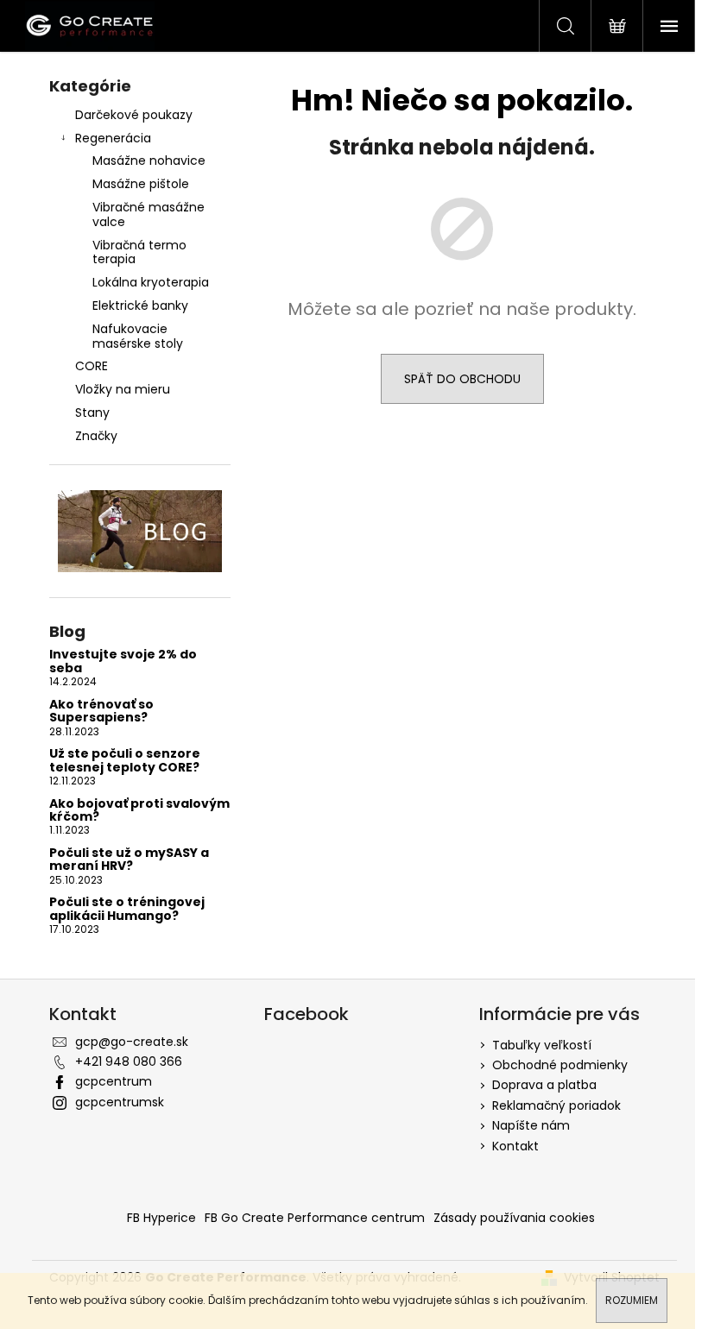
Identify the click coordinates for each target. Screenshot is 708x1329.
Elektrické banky (140, 305)
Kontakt (515, 1146)
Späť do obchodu (462, 378)
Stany (92, 412)
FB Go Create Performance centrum (315, 1217)
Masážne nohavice (148, 160)
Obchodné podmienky (560, 1065)
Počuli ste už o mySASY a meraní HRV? (129, 860)
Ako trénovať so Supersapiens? (101, 711)
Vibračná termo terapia (139, 252)
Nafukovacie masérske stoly (137, 336)
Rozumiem (631, 1300)
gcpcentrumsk (119, 1102)
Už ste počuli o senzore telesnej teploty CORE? (124, 760)
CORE (91, 366)
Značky (96, 435)
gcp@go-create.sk (131, 1041)
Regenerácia (113, 138)
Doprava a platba (544, 1084)
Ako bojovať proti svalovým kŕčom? (139, 810)
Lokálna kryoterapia (150, 282)
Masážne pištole (140, 183)
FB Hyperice (161, 1217)
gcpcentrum (113, 1081)
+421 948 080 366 (128, 1061)
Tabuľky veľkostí (541, 1045)
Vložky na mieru (122, 389)
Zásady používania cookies (514, 1217)
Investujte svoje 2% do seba (123, 661)
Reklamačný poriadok (556, 1105)
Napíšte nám (531, 1125)
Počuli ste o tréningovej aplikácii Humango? (127, 909)
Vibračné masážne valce (148, 214)
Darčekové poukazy (134, 114)
